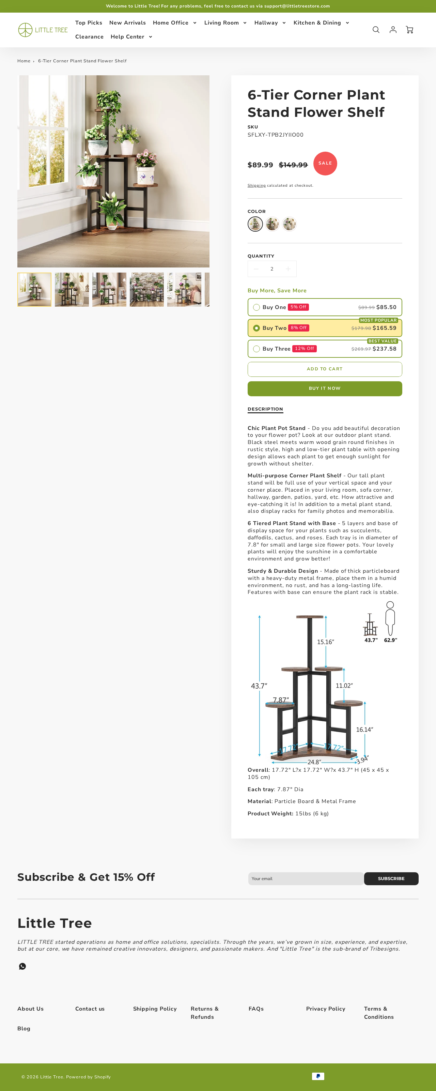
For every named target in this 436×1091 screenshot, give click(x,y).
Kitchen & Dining (317, 23)
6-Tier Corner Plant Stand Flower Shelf (82, 61)
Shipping (257, 185)
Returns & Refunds (205, 1013)
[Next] (214, 171)
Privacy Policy (325, 1009)
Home (24, 61)
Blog (24, 1028)
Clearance (89, 36)
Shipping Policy (155, 1009)
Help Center (128, 36)
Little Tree (54, 923)
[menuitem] (89, 23)
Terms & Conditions (379, 1013)
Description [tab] (266, 409)
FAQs (256, 1009)
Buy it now (325, 388)
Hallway (266, 23)
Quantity (261, 256)
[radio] (325, 307)
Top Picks (89, 23)
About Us (30, 1009)
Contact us (90, 1009)
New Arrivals (127, 23)
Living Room (221, 23)
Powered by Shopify (88, 1077)
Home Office (171, 23)
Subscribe (391, 878)
